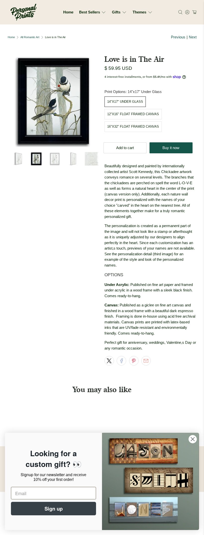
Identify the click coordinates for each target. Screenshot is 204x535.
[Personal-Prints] (23, 12)
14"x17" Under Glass (125, 101)
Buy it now (170, 148)
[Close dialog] (192, 439)
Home (68, 12)
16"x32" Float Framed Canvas (133, 126)
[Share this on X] (109, 360)
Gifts (116, 12)
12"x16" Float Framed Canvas (133, 114)
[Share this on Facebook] (121, 360)
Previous (178, 37)
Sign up (54, 508)
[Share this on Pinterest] (134, 360)
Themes (139, 12)
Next (193, 37)
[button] (194, 12)
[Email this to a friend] (146, 360)
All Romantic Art (29, 37)
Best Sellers (89, 12)
